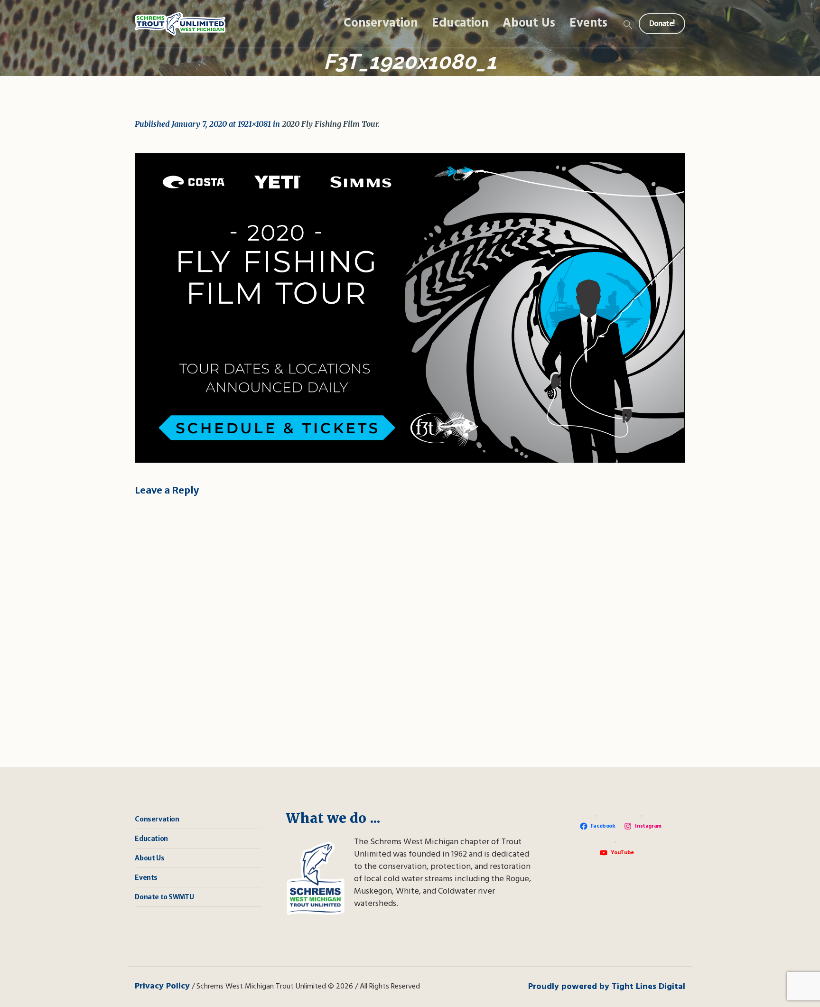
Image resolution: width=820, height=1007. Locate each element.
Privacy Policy (162, 986)
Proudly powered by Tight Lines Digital (606, 987)
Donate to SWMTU (164, 897)
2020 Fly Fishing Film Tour (330, 124)
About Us (149, 858)
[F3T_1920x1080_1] (410, 308)
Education (151, 838)
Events (146, 877)
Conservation (157, 819)
